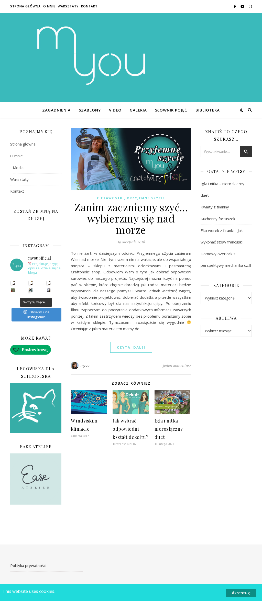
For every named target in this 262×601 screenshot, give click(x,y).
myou (85, 365)
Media (18, 167)
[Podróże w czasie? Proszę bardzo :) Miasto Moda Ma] (49, 283)
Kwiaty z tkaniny (215, 206)
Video (115, 110)
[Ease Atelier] (35, 350)
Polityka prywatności (28, 565)
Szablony (90, 110)
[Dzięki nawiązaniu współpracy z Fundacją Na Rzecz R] (31, 290)
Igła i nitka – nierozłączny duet (169, 429)
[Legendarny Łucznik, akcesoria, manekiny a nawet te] (31, 283)
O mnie (49, 6)
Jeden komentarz (177, 365)
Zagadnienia (56, 110)
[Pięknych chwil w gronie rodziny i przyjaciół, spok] (13, 290)
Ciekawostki (110, 198)
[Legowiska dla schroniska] (35, 408)
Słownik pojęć (171, 110)
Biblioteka (207, 110)
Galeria (138, 110)
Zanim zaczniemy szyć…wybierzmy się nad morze (131, 218)
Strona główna (25, 6)
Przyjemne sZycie (146, 198)
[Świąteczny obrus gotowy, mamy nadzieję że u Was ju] (49, 290)
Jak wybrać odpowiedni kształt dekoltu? (130, 429)
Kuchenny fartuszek (218, 218)
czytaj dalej (131, 347)
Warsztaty (68, 6)
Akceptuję (241, 593)
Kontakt (89, 6)
